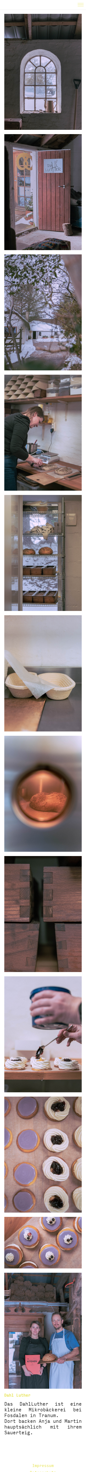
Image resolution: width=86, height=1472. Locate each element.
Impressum (43, 1465)
